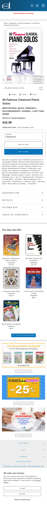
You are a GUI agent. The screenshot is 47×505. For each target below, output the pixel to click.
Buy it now (23, 151)
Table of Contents (15, 215)
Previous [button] (3, 80)
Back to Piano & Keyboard (25, 335)
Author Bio (9, 207)
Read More (32, 184)
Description (10, 193)
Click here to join (23, 435)
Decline (22, 494)
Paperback (12, 23)
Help (23, 450)
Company (23, 456)
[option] (23, 13)
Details (7, 200)
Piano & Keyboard (24, 23)
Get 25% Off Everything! (23, 403)
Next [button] (43, 80)
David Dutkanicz (18, 118)
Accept (22, 488)
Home (6, 23)
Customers (23, 443)
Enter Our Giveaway (24, 371)
